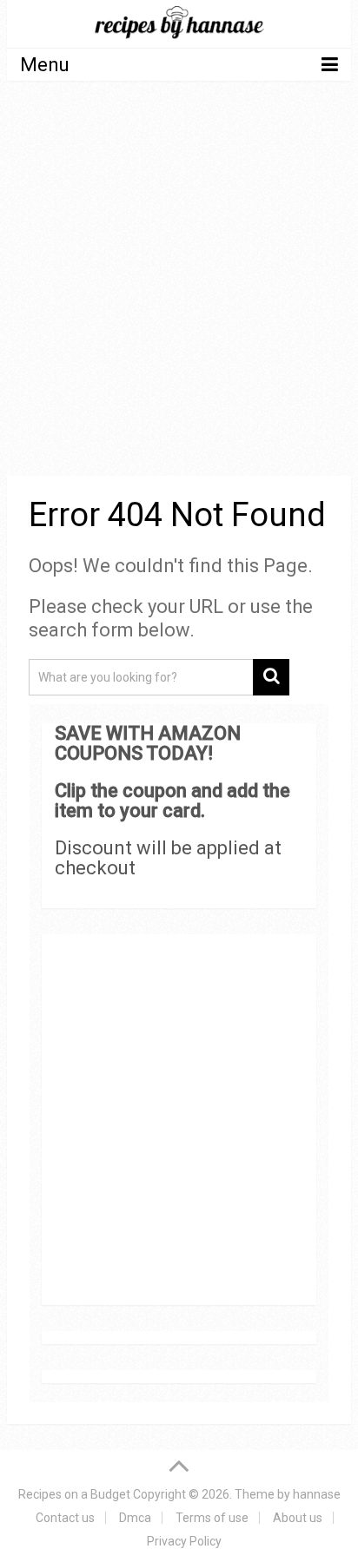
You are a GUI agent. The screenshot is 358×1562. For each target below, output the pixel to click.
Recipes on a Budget (74, 1494)
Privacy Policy (184, 1541)
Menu (45, 65)
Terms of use (212, 1518)
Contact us (65, 1518)
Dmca (135, 1518)
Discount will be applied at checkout (168, 858)
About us (297, 1518)
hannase (317, 1494)
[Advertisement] (179, 281)
